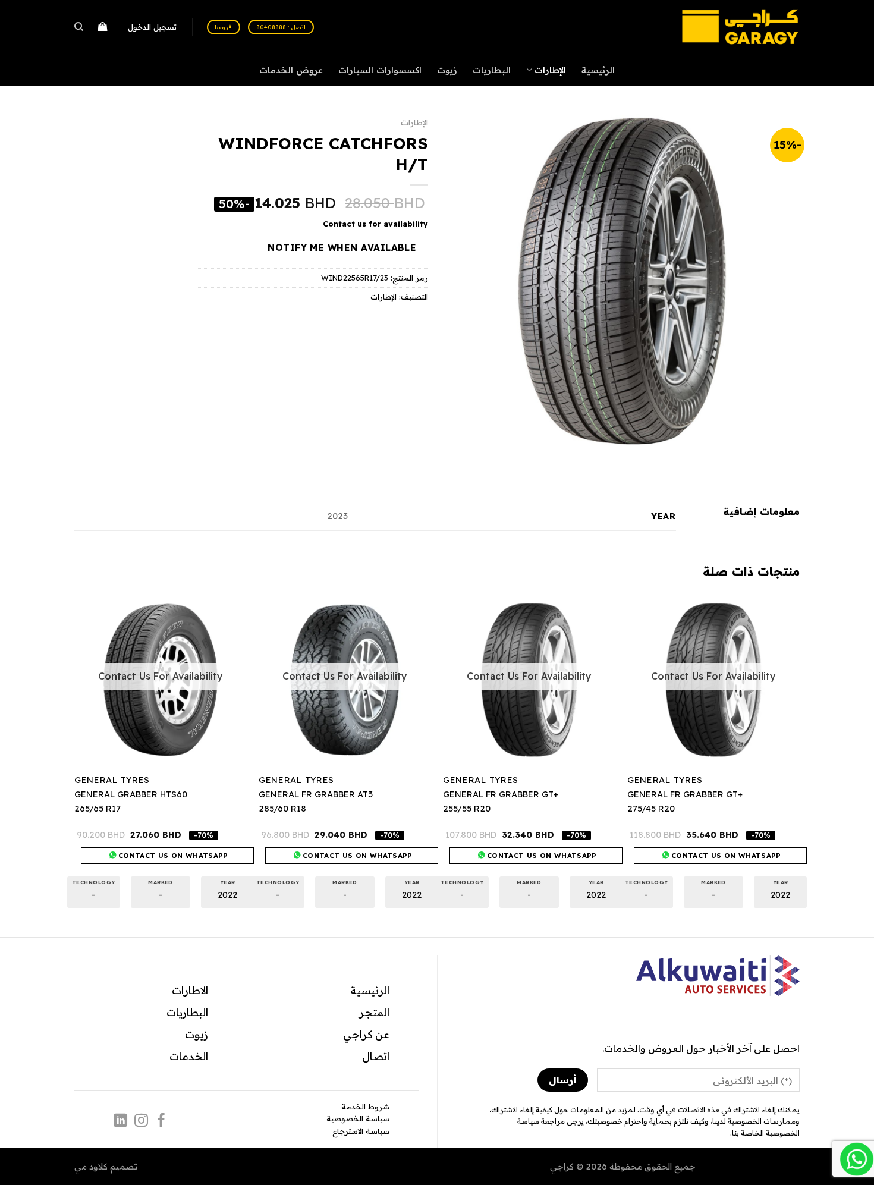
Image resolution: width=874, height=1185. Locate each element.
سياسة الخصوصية (357, 1118)
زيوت (447, 70)
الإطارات (550, 70)
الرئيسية (598, 70)
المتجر (374, 1012)
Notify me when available (342, 247)
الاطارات (190, 990)
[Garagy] (740, 26)
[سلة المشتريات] (102, 27)
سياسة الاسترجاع (360, 1131)
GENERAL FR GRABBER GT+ (685, 794)
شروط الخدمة (365, 1106)
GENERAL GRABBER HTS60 (130, 794)
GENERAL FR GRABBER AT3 (316, 794)
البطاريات (492, 70)
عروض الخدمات (291, 70)
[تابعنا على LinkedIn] (120, 1121)
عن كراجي (366, 1034)
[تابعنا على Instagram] (141, 1121)
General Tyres (665, 780)
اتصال (375, 1056)
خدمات (186, 1056)
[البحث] (79, 26)
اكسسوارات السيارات (380, 70)
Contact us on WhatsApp (725, 855)
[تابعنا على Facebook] (161, 1121)
